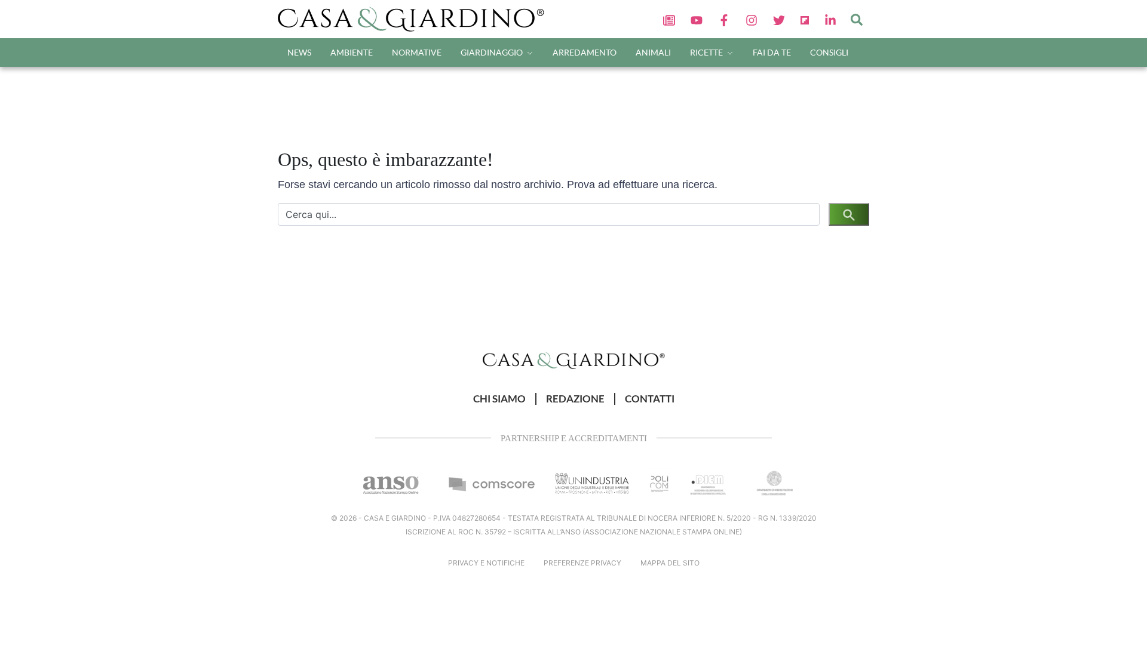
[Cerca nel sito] (856, 19)
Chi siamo (499, 399)
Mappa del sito (670, 562)
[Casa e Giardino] (573, 359)
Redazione (575, 399)
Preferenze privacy (582, 562)
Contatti (649, 399)
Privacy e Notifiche (486, 562)
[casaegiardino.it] (415, 19)
